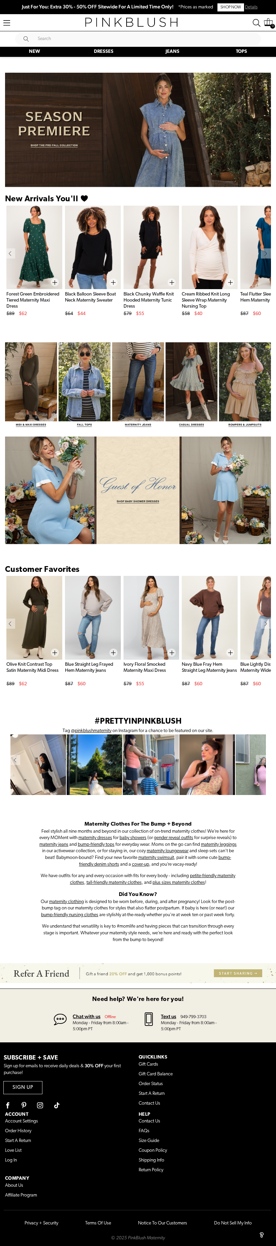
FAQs (144, 1131)
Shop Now (230, 7)
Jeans (172, 51)
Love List (13, 1150)
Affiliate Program (21, 1195)
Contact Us (149, 1103)
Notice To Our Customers (162, 1223)
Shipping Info (151, 1160)
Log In (11, 1160)
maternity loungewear (167, 851)
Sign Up (22, 1087)
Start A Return (152, 1093)
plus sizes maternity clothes (178, 882)
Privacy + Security (41, 1223)
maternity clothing (66, 901)
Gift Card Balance (156, 1074)
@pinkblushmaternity (91, 730)
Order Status (151, 1083)
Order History (18, 1131)
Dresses (103, 51)
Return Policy (151, 1170)
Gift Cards (148, 1064)
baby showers (132, 837)
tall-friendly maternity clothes (114, 882)
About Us (14, 1185)
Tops (241, 51)
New (34, 51)
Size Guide (149, 1140)
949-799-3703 (193, 1017)
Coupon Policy (153, 1150)
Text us (168, 1016)
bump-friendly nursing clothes (69, 915)
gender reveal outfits (173, 837)
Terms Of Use (98, 1223)
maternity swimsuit (156, 857)
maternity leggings (219, 844)
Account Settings (21, 1121)
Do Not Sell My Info (233, 1223)
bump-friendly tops (96, 844)
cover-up (140, 864)
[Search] (257, 22)
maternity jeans (53, 844)
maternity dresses (95, 837)
